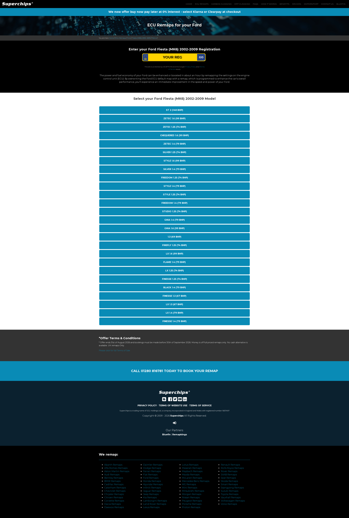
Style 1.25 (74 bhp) (174, 194)
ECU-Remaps (120, 38)
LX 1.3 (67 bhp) (174, 304)
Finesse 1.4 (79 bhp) (174, 321)
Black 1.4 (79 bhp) (174, 287)
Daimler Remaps (152, 464)
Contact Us (327, 4)
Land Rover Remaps (154, 504)
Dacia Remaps (112, 504)
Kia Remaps (150, 497)
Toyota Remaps (229, 494)
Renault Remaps (230, 464)
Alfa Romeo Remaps (115, 468)
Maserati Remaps (192, 468)
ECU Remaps (202, 4)
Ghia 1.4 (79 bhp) (174, 220)
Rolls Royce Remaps (232, 468)
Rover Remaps (229, 471)
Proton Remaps (191, 507)
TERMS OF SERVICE (200, 405)
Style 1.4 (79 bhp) (175, 186)
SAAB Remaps (229, 474)
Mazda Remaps (190, 474)
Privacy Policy (190, 67)
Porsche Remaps (191, 504)
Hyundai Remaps (153, 484)
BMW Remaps (112, 481)
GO (201, 57)
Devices (296, 4)
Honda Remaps (152, 481)
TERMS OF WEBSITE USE (173, 405)
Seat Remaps (228, 478)
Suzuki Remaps (229, 491)
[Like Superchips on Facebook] (170, 400)
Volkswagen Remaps (233, 500)
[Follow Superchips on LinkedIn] (185, 400)
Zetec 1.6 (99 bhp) (174, 118)
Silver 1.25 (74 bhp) (174, 152)
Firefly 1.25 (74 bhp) (174, 245)
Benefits (284, 4)
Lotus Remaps (190, 464)
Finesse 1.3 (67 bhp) (174, 296)
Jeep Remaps (151, 494)
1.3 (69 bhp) (174, 236)
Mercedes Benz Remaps (195, 481)
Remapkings (179, 434)
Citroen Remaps (113, 497)
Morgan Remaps (191, 494)
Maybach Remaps (192, 471)
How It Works (269, 4)
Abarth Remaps (113, 464)
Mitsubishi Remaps (193, 491)
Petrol (154, 38)
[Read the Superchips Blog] (164, 400)
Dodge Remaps (152, 468)
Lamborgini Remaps (155, 500)
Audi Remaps (111, 474)
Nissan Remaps (191, 497)
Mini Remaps (189, 487)
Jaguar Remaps (152, 491)
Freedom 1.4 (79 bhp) (174, 203)
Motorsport (311, 4)
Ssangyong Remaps (232, 487)
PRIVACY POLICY (147, 405)
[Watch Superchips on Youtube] (180, 400)
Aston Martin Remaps (116, 471)
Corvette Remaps (114, 500)
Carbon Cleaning (221, 4)
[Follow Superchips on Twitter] (175, 400)
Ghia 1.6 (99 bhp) (174, 228)
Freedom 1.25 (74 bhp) (174, 177)
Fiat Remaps (150, 474)
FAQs (255, 4)
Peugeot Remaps (192, 500)
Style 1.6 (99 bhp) (174, 160)
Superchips (177, 415)
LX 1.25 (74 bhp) (174, 270)
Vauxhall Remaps (230, 497)
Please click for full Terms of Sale (114, 350)
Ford (129, 38)
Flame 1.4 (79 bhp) (174, 262)
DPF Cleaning (242, 4)
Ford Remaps (150, 478)
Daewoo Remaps (114, 507)
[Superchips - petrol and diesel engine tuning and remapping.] (174, 392)
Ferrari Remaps (152, 471)
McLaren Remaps (192, 478)
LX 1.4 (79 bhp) (174, 313)
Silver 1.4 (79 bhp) (174, 169)
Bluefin (340, 4)
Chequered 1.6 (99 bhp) (174, 135)
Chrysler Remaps (114, 494)
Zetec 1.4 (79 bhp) (174, 144)
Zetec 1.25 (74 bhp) (174, 127)
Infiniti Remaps (152, 487)
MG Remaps (189, 484)
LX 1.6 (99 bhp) (174, 253)
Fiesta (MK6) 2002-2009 (141, 38)
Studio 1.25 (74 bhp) (174, 211)
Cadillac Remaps (113, 484)
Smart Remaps (229, 484)
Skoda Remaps (229, 481)
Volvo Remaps (229, 504)
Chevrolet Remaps (114, 491)
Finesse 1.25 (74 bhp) (174, 279)
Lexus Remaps (151, 507)
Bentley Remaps (113, 478)
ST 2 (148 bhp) (174, 110)
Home (189, 4)
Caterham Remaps (115, 487)
